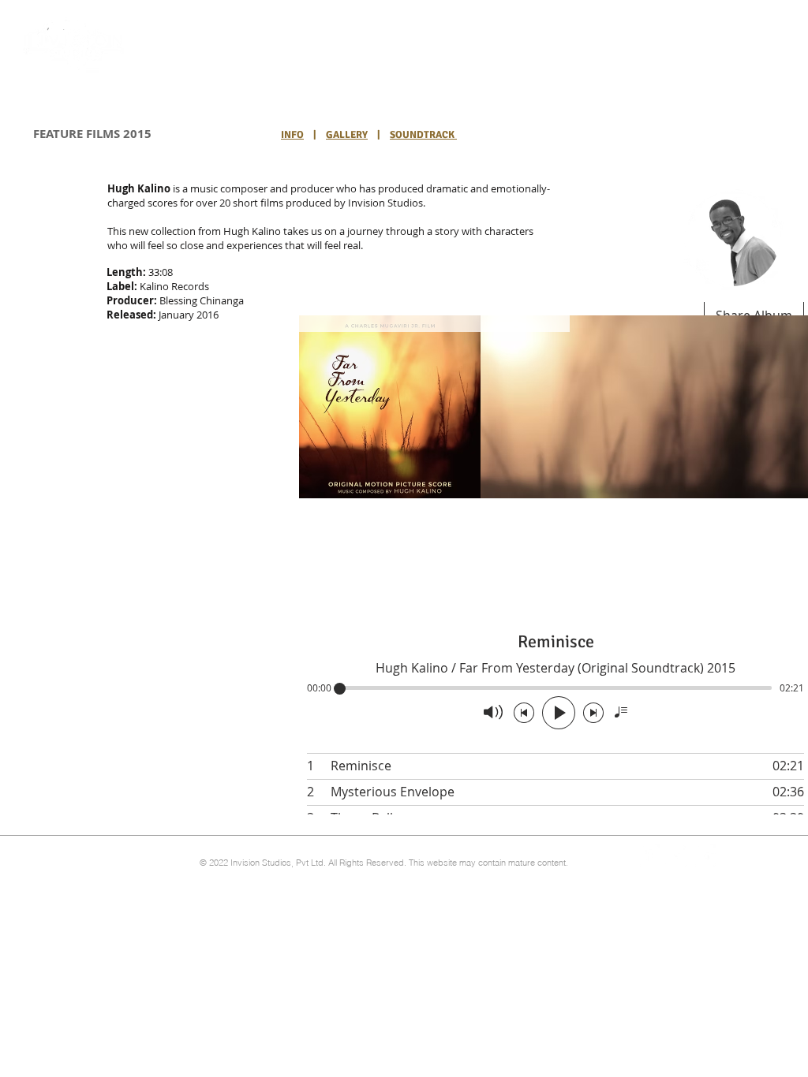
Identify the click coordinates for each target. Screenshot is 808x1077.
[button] (557, 46)
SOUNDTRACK (423, 135)
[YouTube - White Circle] (704, 856)
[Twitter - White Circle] (676, 856)
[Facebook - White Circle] (648, 856)
